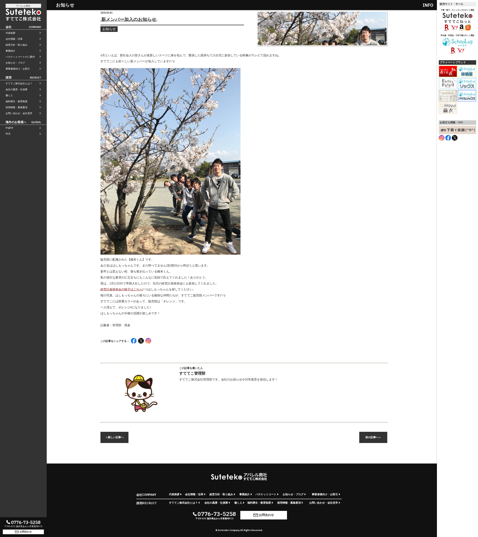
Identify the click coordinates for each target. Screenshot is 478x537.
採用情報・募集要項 (16, 107)
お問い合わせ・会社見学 (19, 113)
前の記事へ (373, 437)
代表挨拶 (10, 33)
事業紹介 (10, 50)
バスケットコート (265, 494)
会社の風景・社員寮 (16, 89)
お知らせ (109, 29)
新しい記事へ (114, 437)
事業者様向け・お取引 (18, 68)
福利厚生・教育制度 (16, 101)
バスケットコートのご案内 (20, 56)
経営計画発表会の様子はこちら (121, 289)
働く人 (9, 95)
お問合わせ (26, 531)
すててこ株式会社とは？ (19, 83)
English (9, 127)
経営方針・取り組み (16, 44)
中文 (8, 133)
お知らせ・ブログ (15, 62)
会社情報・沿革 (14, 38)
